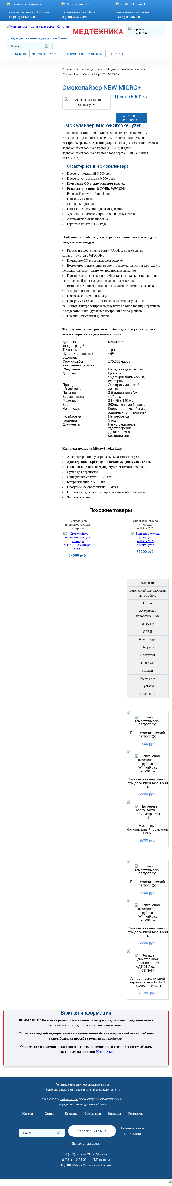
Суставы (147, 686)
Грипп (147, 603)
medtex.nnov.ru (69, 1099)
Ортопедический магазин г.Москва (24, 298)
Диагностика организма (21, 190)
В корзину (128, 105)
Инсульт (148, 624)
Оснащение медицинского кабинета (22, 88)
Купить (77, 562)
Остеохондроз (148, 639)
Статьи (55, 53)
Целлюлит (147, 694)
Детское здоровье (25, 168)
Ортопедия (19, 128)
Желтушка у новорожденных (147, 613)
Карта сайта (132, 1134)
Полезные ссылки (132, 1128)
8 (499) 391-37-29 (128, 17)
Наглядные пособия (27, 273)
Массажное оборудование (22, 229)
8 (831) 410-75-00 (74, 1159)
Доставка (38, 53)
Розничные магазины (27, 4)
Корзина (138, 29)
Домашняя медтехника (20, 116)
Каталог (20, 53)
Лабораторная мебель (22, 216)
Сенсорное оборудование (22, 262)
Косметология (22, 148)
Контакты (95, 53)
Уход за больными (25, 250)
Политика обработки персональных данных (82, 1084)
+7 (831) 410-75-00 (22, 17)
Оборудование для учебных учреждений (28, 285)
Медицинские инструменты (21, 203)
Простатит (147, 655)
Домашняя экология (28, 240)
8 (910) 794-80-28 (74, 17)
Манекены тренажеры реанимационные (28, 103)
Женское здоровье (26, 158)
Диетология (20, 138)
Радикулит (147, 678)
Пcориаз (148, 647)
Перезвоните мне (79, 4)
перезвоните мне (92, 1131)
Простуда (147, 662)
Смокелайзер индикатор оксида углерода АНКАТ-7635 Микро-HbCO (77, 528)
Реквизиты (115, 53)
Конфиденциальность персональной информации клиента (83, 1089)
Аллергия (148, 582)
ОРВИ (147, 631)
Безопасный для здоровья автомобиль (147, 593)
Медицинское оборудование (22, 73)
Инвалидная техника (28, 178)
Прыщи (147, 670)
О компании (74, 53)
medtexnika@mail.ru (134, 4)
